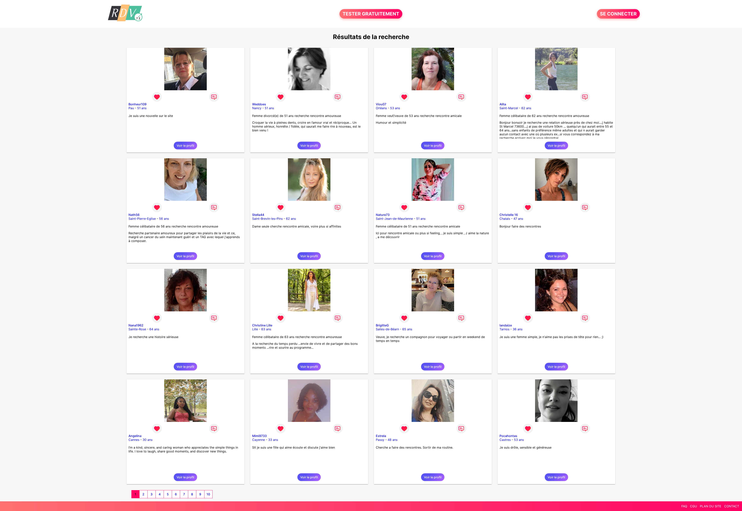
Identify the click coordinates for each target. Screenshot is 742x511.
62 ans (526, 108)
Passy (380, 440)
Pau (131, 108)
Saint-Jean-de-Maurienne (394, 219)
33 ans (273, 440)
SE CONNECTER (618, 14)
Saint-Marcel (508, 108)
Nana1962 (135, 325)
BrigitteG (382, 325)
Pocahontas (508, 436)
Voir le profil (185, 145)
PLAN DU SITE (710, 506)
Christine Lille (262, 325)
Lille (255, 329)
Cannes (133, 440)
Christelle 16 (508, 215)
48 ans (392, 440)
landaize (505, 325)
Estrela (381, 436)
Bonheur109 (137, 104)
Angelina (134, 436)
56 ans (164, 219)
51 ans (141, 108)
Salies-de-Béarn (387, 329)
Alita (502, 104)
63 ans (266, 329)
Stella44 (258, 215)
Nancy (256, 108)
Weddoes (259, 104)
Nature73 (383, 215)
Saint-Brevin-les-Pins (267, 219)
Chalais (504, 219)
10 (208, 494)
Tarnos (504, 329)
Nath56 (134, 215)
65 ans (407, 329)
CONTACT (731, 506)
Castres (505, 440)
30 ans (147, 440)
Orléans (381, 108)
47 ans (518, 219)
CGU (693, 506)
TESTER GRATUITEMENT (371, 14)
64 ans (154, 329)
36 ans (517, 329)
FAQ (684, 506)
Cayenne (258, 440)
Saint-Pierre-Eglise (142, 219)
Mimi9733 (259, 436)
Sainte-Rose (137, 329)
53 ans (395, 108)
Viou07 (381, 104)
